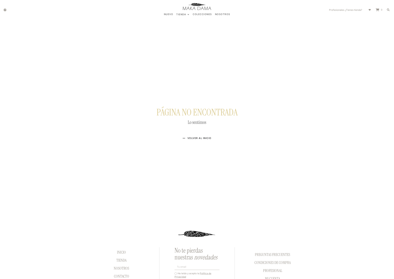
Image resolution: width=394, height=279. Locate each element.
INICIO (121, 252)
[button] (183, 14)
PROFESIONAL (272, 270)
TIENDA (121, 260)
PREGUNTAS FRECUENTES (272, 254)
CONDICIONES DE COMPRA (272, 262)
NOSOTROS (121, 268)
